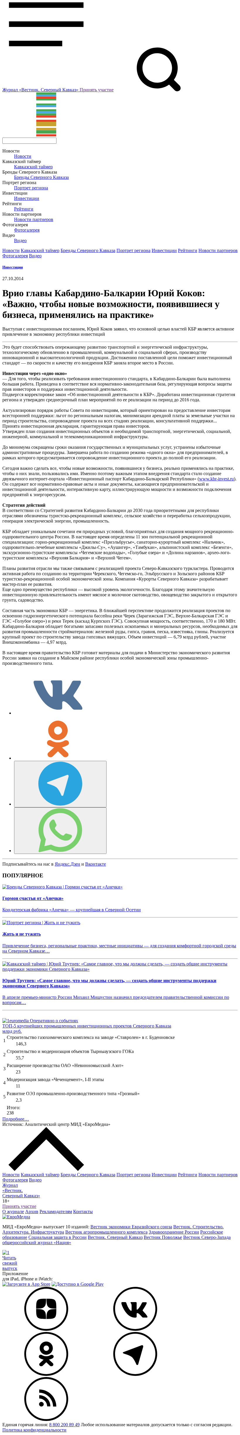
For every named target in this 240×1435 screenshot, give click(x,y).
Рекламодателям (56, 1211)
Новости (22, 156)
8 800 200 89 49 (64, 1424)
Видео (20, 240)
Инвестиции (26, 198)
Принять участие (97, 89)
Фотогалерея (27, 229)
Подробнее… (15, 1119)
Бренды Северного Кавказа (41, 177)
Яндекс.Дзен (67, 864)
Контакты (83, 1211)
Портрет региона (31, 187)
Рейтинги (23, 208)
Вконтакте (95, 864)
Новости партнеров (33, 219)
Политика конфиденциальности (34, 1429)
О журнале (13, 1211)
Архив (31, 1211)
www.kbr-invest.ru (216, 478)
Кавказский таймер (33, 166)
